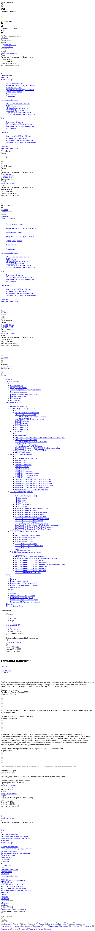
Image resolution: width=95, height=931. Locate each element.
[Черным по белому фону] (1, 14)
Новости (4, 77)
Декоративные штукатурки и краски (20, 90)
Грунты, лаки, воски (14, 92)
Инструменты (11, 94)
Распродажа (10, 96)
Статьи (3, 868)
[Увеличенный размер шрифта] (3, 9)
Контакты (5, 874)
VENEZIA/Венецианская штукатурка (20, 114)
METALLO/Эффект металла (17, 108)
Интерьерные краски (14, 88)
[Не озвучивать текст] (2, 34)
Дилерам (4, 146)
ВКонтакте (5, 903)
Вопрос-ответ (6, 872)
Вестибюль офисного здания (17, 138)
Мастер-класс (11, 128)
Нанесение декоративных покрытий (20, 126)
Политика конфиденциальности (13, 909)
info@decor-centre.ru (9, 53)
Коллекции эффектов (9, 100)
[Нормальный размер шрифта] (2, 6)
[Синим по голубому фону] (1, 19)
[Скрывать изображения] (2, 26)
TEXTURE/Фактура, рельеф (17, 110)
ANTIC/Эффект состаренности (18, 104)
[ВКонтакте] (6, 157)
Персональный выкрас (15, 122)
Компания (5, 861)
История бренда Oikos (9, 148)
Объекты (4, 132)
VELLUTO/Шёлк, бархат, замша (18, 112)
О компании (6, 865)
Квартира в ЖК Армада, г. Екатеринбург (22, 142)
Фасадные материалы (14, 83)
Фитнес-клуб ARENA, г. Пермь (18, 136)
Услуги (3, 118)
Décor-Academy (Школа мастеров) (19, 124)
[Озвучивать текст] (2, 31)
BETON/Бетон (11, 106)
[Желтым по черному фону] (1, 17)
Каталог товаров (7, 80)
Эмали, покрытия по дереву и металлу (21, 86)
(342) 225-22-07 (10, 45)
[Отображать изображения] (2, 23)
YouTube (4, 905)
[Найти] (3, 317)
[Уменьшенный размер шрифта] (2, 4)
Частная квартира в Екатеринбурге (19, 140)
